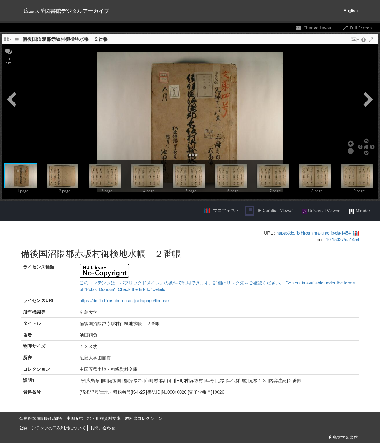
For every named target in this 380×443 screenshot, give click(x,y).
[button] (8, 50)
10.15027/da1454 (342, 239)
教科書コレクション (143, 418)
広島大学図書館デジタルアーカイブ (66, 10)
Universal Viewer (323, 210)
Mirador (362, 210)
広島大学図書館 (343, 437)
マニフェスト (226, 210)
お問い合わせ (102, 428)
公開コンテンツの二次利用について (52, 428)
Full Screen (360, 28)
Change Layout (317, 28)
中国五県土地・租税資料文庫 (93, 418)
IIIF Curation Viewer (273, 210)
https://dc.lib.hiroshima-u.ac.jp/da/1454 (313, 233)
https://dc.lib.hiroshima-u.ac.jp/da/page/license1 (125, 300)
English (350, 10)
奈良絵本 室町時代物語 (40, 418)
